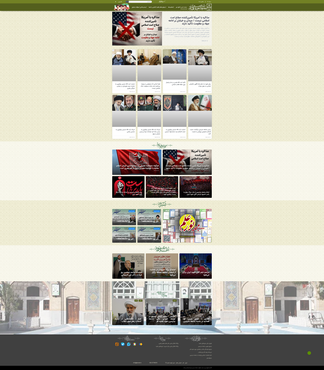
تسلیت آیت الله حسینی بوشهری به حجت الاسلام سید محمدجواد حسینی (175, 131)
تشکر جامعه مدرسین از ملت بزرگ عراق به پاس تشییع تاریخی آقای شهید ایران (196, 193)
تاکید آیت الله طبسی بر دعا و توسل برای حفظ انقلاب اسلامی (175, 83)
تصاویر (208, 300)
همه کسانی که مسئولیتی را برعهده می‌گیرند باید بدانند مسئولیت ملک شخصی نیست (150, 86)
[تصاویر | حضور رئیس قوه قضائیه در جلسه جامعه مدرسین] (196, 311)
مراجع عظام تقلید (161, 7)
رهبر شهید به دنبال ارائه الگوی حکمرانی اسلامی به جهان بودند (200, 85)
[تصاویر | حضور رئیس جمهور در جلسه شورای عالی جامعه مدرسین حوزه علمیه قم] (162, 311)
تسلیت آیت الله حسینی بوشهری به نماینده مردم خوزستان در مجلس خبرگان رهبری (125, 86)
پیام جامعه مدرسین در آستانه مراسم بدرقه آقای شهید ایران (129, 193)
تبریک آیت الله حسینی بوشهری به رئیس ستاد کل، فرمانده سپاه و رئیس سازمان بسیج (149, 132)
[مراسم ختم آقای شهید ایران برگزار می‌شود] (195, 266)
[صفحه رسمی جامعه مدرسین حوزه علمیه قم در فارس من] (140, 344)
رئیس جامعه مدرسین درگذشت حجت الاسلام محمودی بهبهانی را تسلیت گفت (200, 132)
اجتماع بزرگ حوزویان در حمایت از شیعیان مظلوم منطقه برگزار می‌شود (163, 272)
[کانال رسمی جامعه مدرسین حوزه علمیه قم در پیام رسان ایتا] (117, 344)
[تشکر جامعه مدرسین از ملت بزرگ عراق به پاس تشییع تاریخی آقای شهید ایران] (195, 187)
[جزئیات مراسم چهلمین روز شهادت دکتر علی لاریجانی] (128, 266)
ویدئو (136, 300)
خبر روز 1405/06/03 (150, 221)
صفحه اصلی (184, 7)
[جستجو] (127, 2)
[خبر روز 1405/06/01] (149, 234)
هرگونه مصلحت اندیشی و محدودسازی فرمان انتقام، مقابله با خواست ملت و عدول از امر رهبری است (137, 167)
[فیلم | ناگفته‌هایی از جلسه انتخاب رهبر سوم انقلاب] (128, 311)
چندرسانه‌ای (143, 7)
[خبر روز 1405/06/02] (124, 217)
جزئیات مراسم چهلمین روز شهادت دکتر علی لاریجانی (131, 273)
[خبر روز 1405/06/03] (149, 217)
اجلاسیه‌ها (170, 7)
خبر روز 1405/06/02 (125, 221)
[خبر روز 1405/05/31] (124, 234)
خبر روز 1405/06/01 (150, 239)
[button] (114, 29)
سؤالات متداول (135, 7)
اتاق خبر (178, 7)
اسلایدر (140, 300)
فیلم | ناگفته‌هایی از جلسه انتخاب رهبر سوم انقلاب (128, 320)
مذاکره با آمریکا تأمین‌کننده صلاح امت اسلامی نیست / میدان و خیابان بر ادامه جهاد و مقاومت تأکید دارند (189, 21)
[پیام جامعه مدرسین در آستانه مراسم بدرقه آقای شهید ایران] (128, 187)
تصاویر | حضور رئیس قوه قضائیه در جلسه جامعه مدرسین (196, 320)
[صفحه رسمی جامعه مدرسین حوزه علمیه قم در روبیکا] (134, 344)
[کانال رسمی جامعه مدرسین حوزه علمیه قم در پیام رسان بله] (123, 344)
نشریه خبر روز (156, 211)
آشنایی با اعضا (152, 7)
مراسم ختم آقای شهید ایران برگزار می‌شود (195, 273)
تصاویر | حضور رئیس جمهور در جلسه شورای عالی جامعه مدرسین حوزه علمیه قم (162, 319)
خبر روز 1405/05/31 (125, 239)
